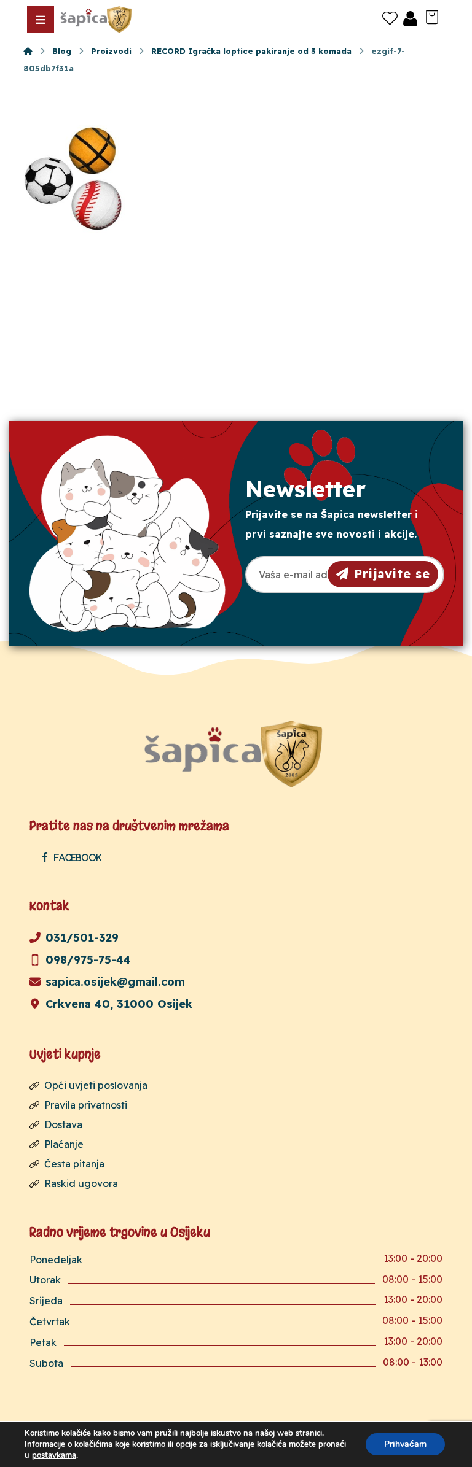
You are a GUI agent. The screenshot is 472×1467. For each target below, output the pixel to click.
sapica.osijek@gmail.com (115, 982)
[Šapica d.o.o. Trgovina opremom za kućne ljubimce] (28, 51)
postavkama (54, 1455)
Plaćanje (64, 1144)
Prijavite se (392, 573)
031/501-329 (82, 938)
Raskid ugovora (81, 1183)
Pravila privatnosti (85, 1105)
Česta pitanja (74, 1164)
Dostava (63, 1124)
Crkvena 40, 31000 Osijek (118, 1004)
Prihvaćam (405, 1444)
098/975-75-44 (88, 960)
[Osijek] (97, 19)
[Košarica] (432, 16)
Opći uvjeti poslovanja (96, 1085)
